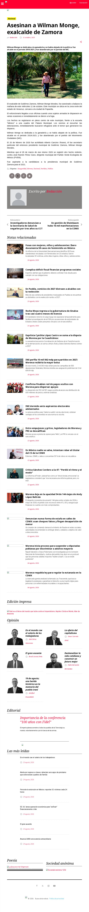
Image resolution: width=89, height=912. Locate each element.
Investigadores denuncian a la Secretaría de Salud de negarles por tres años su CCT (26, 224)
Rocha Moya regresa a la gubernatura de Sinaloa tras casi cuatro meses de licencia (52, 310)
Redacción (14, 36)
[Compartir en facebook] (12, 174)
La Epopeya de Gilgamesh (24, 864)
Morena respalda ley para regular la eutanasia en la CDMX (53, 572)
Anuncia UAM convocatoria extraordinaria (35, 835)
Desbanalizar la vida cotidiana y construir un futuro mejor (73, 655)
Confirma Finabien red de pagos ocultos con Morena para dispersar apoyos (49, 384)
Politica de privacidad (56, 895)
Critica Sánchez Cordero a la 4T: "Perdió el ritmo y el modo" (54, 469)
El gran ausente (33, 651)
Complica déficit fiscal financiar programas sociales (53, 267)
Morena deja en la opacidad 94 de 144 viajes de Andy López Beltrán (54, 494)
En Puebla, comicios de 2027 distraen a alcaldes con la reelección (53, 288)
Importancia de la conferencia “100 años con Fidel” (42, 718)
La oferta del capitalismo (71, 630)
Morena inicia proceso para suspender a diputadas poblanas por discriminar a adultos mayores (53, 545)
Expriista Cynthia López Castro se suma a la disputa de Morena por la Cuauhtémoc (53, 335)
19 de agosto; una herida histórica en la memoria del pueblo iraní (33, 682)
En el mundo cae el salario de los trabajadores (34, 631)
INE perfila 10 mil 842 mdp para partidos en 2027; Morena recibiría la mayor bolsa (52, 359)
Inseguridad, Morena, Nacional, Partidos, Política (35, 167)
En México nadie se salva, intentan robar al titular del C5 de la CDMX (53, 450)
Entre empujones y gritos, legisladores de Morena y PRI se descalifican (53, 428)
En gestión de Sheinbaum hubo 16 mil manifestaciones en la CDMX (63, 224)
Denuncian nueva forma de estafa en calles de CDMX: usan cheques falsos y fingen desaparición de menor (54, 519)
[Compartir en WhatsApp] (23, 174)
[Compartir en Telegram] (29, 174)
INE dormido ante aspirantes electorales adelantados (48, 406)
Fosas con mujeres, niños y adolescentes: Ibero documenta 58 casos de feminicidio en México (51, 245)
